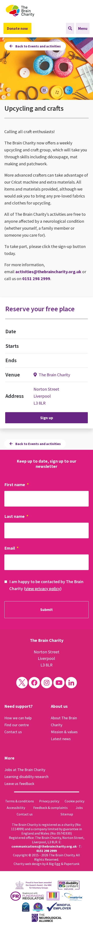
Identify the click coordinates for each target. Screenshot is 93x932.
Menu (82, 28)
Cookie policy (74, 801)
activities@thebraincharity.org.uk (48, 271)
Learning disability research (26, 776)
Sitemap (67, 814)
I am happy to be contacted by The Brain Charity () (46, 585)
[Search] (70, 28)
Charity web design (28, 864)
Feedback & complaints (50, 807)
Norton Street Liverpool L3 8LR (46, 396)
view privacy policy (42, 588)
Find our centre (16, 724)
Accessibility (16, 807)
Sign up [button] (46, 417)
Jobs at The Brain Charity (24, 769)
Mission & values (64, 731)
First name (16, 484)
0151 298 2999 (36, 278)
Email (11, 548)
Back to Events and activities (38, 46)
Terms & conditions (19, 801)
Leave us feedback (19, 783)
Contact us (13, 731)
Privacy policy (49, 801)
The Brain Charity (54, 374)
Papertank (71, 864)
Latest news (61, 738)
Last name (16, 516)
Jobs (79, 807)
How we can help (18, 717)
